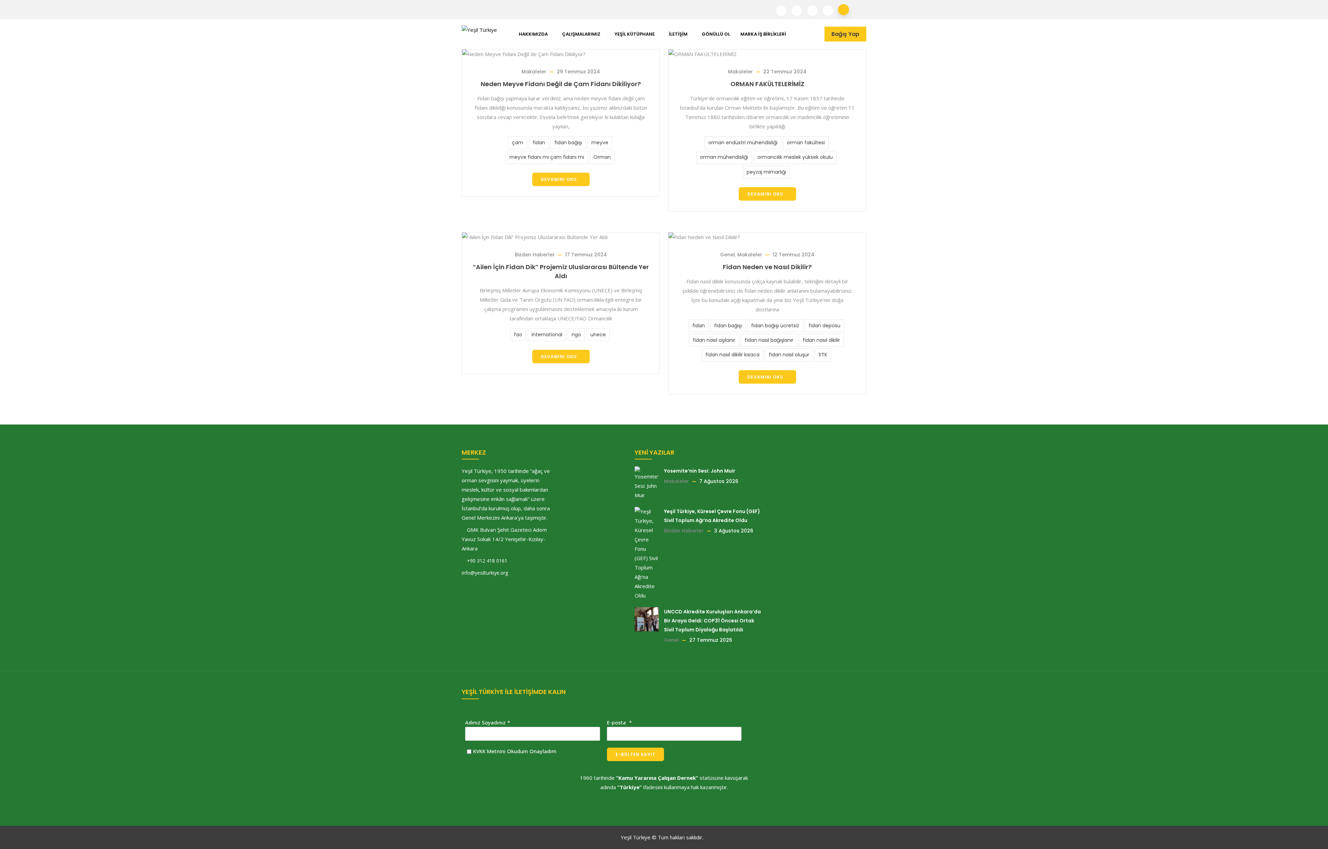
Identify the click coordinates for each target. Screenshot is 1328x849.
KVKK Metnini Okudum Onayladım (514, 751)
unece (598, 334)
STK (823, 354)
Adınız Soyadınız (485, 722)
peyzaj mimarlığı (766, 171)
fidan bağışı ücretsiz (775, 325)
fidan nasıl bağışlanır (769, 340)
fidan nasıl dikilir (821, 340)
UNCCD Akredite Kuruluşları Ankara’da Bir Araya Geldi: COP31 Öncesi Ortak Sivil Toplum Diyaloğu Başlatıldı (712, 620)
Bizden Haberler (535, 254)
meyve (599, 142)
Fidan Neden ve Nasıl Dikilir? (767, 267)
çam (517, 142)
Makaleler (534, 71)
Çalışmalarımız (581, 34)
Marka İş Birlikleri (763, 34)
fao (518, 334)
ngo (576, 334)
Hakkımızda (533, 34)
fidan (539, 142)
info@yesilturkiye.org (485, 572)
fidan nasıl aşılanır (714, 340)
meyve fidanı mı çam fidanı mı (546, 157)
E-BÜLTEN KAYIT (635, 754)
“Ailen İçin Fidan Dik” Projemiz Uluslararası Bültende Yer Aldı (561, 271)
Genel (727, 254)
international (547, 334)
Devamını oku (559, 179)
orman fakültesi (806, 142)
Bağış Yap (845, 34)
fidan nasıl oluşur (789, 354)
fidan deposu (824, 325)
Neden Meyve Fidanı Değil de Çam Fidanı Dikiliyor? (561, 84)
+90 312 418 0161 (487, 560)
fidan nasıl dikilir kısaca (732, 354)
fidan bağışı (568, 142)
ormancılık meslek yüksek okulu (795, 157)
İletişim (678, 34)
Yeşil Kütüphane (635, 34)
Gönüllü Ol (716, 34)
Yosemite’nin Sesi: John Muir (699, 470)
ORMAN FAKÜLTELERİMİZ (767, 84)
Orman (602, 157)
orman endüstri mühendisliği (742, 142)
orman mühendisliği (724, 157)
